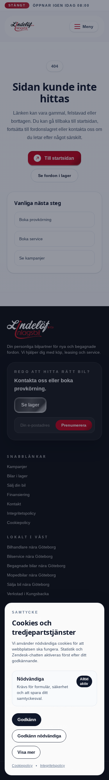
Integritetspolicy (52, 766)
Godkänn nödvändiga (39, 735)
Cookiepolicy (22, 766)
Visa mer (26, 752)
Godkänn (26, 719)
